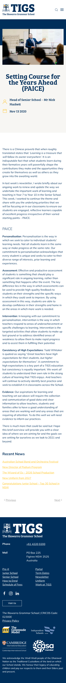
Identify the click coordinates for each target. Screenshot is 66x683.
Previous (11, 500)
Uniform (40, 580)
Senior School (10, 576)
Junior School (10, 573)
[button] (62, 9)
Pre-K (5, 569)
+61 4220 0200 (35, 544)
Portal (39, 569)
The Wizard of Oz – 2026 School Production (28, 472)
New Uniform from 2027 (16, 478)
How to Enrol (10, 580)
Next (57, 500)
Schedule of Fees (12, 584)
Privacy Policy (10, 620)
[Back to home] (18, 9)
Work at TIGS (43, 584)
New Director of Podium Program (22, 467)
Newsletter (42, 576)
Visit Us (12, 603)
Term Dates (42, 573)
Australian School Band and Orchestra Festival (30, 461)
